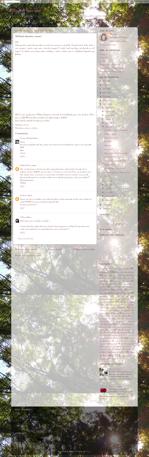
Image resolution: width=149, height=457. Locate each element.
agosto (107, 123)
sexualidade (128, 346)
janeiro (107, 200)
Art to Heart (120, 272)
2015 (105, 89)
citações (102, 284)
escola (112, 301)
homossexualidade (105, 321)
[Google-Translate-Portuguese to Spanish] (129, 220)
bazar (115, 275)
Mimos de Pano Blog (26, 10)
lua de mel (105, 327)
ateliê (106, 275)
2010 (105, 205)
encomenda (103, 302)
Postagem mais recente (26, 249)
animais (104, 272)
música (102, 329)
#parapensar (104, 268)
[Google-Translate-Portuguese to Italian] (115, 220)
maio (107, 184)
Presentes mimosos (115, 386)
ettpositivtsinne (109, 305)
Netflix (119, 330)
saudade (114, 343)
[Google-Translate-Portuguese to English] (122, 220)
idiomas (129, 321)
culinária (119, 289)
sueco (109, 349)
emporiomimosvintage (106, 299)
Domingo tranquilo (111, 137)
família (123, 307)
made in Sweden (117, 327)
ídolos (101, 324)
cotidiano (34, 128)
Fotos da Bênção (114, 369)
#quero (113, 269)
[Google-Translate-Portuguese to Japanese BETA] (118, 220)
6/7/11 (22, 156)
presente (131, 338)
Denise (114, 34)
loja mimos (130, 324)
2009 (105, 208)
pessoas (130, 335)
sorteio (102, 349)
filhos (101, 316)
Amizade (107, 145)
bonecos (108, 278)
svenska (118, 349)
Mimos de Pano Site (48, 25)
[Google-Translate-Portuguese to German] (111, 220)
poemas (102, 338)
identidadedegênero (118, 321)
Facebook (103, 61)
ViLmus (23, 217)
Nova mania (108, 149)
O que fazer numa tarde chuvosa (116, 130)
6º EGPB (107, 141)
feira (132, 307)
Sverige (36, 25)
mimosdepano (128, 327)
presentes (106, 340)
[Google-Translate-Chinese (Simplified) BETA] (104, 220)
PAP (107, 332)
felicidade (118, 310)
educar (118, 296)
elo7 (127, 296)
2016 (105, 85)
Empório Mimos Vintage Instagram (112, 71)
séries (120, 346)
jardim (109, 324)
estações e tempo (127, 301)
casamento (104, 280)
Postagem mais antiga (84, 249)
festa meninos (127, 313)
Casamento (26, 25)
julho (107, 126)
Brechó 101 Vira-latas (112, 157)
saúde (122, 344)
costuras (131, 287)
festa (116, 313)
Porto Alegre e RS (115, 337)
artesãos (130, 272)
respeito (126, 341)
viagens (104, 358)
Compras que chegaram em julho (116, 153)
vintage (113, 358)
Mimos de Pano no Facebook (110, 64)
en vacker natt (124, 299)
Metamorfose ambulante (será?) (115, 160)
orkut (101, 332)
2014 (105, 92)
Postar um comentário (25, 238)
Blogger (88, 451)
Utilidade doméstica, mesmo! (114, 168)
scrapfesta (106, 346)
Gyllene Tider (116, 318)
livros (119, 324)
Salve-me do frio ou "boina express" (117, 172)
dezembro (108, 107)
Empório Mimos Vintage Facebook (112, 68)
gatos (132, 316)
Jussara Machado (26, 138)
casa (129, 278)
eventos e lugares (126, 304)
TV (133, 356)
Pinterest (103, 54)
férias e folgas (105, 313)
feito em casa (108, 310)
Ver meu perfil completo (108, 44)
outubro (108, 115)
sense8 (114, 346)
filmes (108, 316)
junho (107, 181)
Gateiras (124, 316)
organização (128, 330)
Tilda (132, 352)
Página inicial (55, 249)
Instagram (103, 57)
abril (107, 188)
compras (27, 128)
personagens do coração (118, 335)
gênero (105, 318)
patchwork (123, 332)
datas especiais (117, 293)
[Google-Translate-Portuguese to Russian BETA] (125, 220)
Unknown (24, 195)
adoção (119, 269)
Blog (17, 25)
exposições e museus (110, 308)
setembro (108, 119)
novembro (108, 111)
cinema (127, 281)
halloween (128, 319)
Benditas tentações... (111, 134)
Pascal (106, 176)
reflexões (117, 341)
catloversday (117, 281)
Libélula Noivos (26, 165)
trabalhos (108, 355)
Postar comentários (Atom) (31, 255)
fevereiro (108, 196)
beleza (124, 275)
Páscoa (114, 332)
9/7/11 (22, 232)
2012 (105, 100)
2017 (105, 81)
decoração (104, 296)
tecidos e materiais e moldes (112, 351)
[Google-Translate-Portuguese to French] (108, 220)
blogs (132, 275)
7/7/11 (22, 186)
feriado (127, 310)
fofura (116, 316)
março (107, 192)
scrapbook (130, 343)
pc (131, 332)
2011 (105, 104)
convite (123, 287)
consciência (114, 287)
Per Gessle (103, 335)
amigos (126, 268)
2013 (105, 96)
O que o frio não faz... (112, 164)
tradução (125, 355)
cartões (119, 278)
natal (111, 329)
